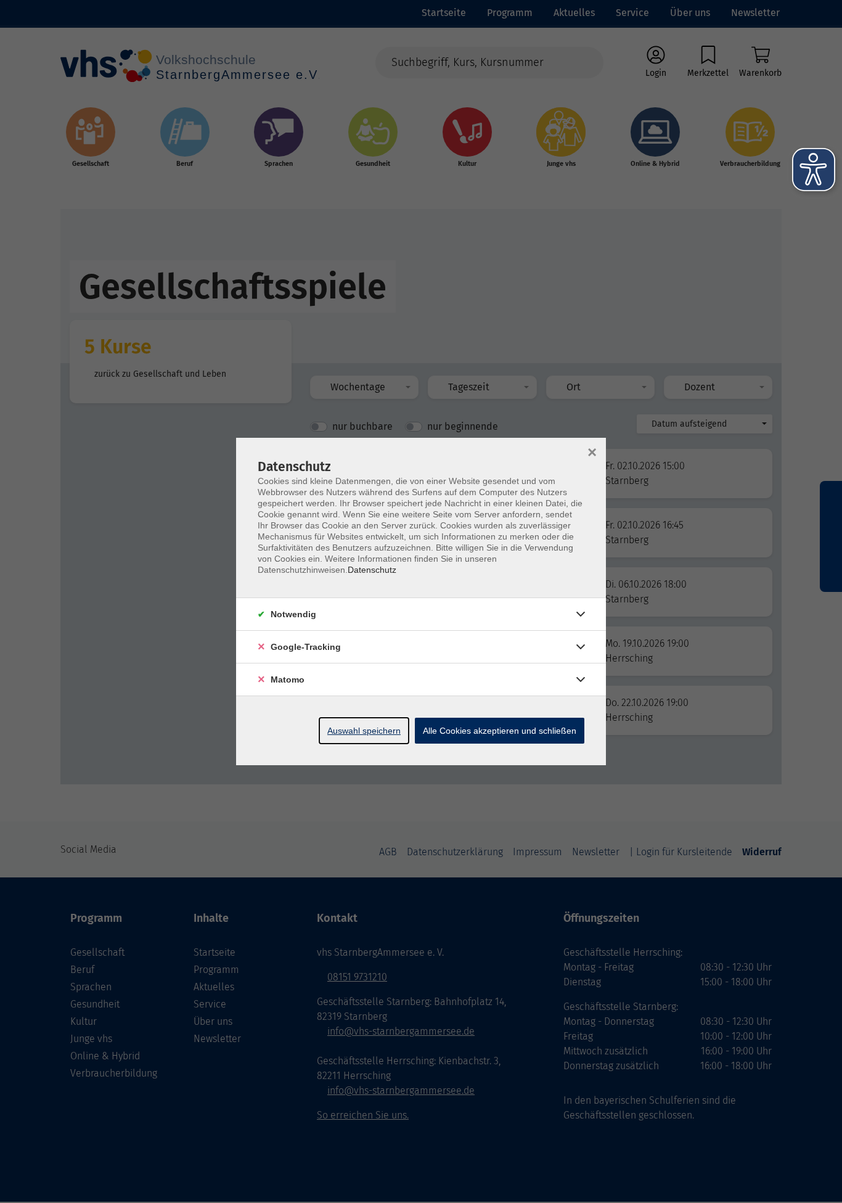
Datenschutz (372, 570)
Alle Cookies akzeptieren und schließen (499, 731)
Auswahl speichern (364, 731)
